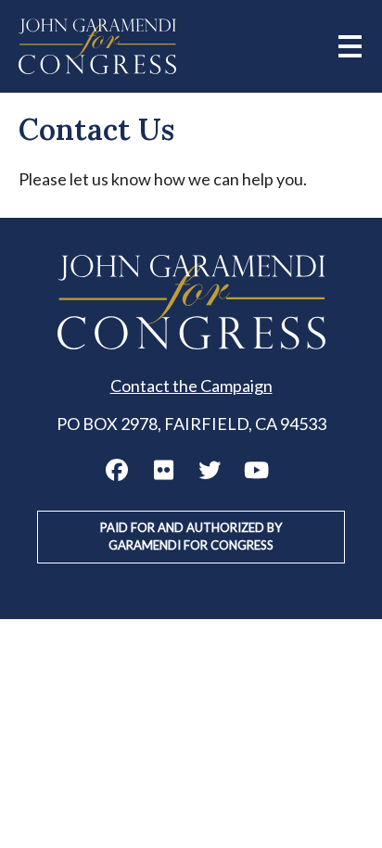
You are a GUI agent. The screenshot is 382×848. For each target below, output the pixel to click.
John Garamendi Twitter (209, 469)
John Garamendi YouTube (255, 469)
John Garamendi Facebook (116, 469)
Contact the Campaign (191, 385)
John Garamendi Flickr (163, 469)
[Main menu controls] (349, 46)
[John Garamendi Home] (97, 46)
